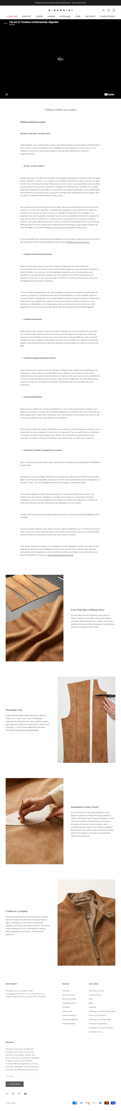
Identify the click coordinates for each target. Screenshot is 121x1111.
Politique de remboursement (101, 1028)
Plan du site (67, 1011)
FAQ (90, 999)
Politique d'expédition (98, 1023)
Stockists (66, 1007)
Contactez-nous (95, 1032)
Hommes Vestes (69, 999)
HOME (77, 16)
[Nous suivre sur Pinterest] (19, 1094)
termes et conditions (97, 1015)
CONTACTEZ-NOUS (107, 16)
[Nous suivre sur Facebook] (7, 1094)
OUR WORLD (90, 16)
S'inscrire (14, 1084)
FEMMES (39, 16)
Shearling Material (70, 1019)
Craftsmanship (95, 995)
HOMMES (51, 16)
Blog (91, 1003)
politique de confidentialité (100, 1019)
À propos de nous (96, 991)
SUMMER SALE (12, 16)
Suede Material (68, 1023)
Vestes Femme (68, 995)
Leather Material (69, 1015)
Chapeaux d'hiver (69, 1003)
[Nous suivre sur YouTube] (25, 1094)
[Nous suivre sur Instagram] (13, 1094)
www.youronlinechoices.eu (77, 242)
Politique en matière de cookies (102, 1011)
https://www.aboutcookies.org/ (60, 555)
